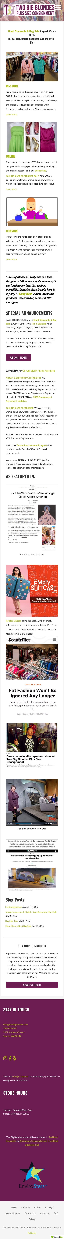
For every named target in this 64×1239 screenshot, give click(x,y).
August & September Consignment (23, 377)
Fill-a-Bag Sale (39, 323)
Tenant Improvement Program (31, 445)
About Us (44, 1213)
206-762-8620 (10, 1028)
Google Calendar (20, 1076)
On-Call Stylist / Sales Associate (38, 370)
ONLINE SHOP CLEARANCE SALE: (22, 176)
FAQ (56, 1213)
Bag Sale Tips (11, 921)
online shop (40, 170)
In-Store (25, 1207)
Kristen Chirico (13, 620)
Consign (49, 1207)
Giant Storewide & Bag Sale (23, 31)
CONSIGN (12, 231)
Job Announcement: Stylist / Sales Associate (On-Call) (30, 912)
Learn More (11, 114)
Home (14, 1207)
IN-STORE (12, 86)
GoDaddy (32, 1233)
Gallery (32, 1219)
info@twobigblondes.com (15, 1024)
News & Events (13, 1213)
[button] (59, 5)
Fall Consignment (13, 907)
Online (37, 1207)
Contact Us (30, 1213)
